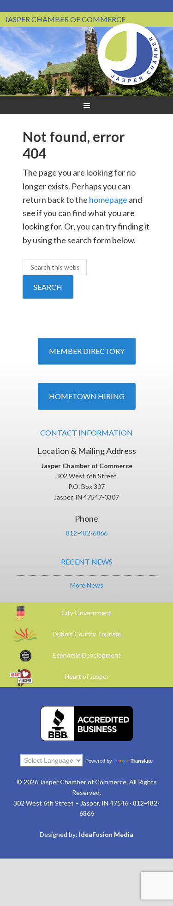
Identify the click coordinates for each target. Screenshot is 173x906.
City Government (86, 613)
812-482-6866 (86, 533)
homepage (108, 199)
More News (86, 585)
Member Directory (87, 351)
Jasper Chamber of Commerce (129, 54)
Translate (142, 761)
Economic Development (87, 655)
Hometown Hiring (87, 396)
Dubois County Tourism (87, 634)
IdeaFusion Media (106, 834)
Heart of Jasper (87, 676)
